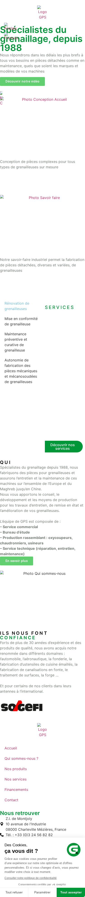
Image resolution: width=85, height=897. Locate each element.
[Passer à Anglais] (10, 26)
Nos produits (16, 769)
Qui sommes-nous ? (21, 758)
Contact (11, 800)
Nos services (16, 779)
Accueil (11, 748)
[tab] (21, 306)
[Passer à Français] (11, 36)
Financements (16, 789)
